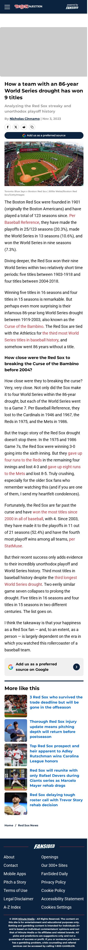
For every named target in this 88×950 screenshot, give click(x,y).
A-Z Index (12, 907)
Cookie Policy (53, 890)
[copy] (32, 127)
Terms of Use (16, 890)
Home (9, 825)
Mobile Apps (15, 873)
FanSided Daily (54, 873)
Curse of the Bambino (24, 326)
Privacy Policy (53, 882)
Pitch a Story (15, 882)
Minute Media (26, 918)
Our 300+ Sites (54, 865)
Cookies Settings (56, 907)
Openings (49, 857)
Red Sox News (28, 825)
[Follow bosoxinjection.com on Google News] (76, 667)
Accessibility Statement (62, 898)
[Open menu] (7, 6)
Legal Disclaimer (18, 898)
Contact (11, 865)
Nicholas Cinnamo (25, 119)
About (9, 857)
